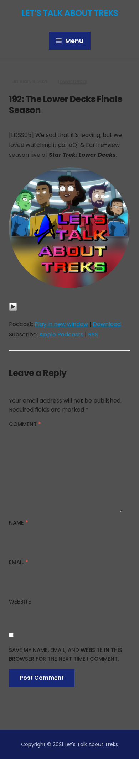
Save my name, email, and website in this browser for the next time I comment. (65, 654)
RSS (93, 334)
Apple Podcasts (61, 334)
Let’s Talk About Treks (69, 13)
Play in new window (61, 324)
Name (18, 522)
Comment (25, 424)
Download (107, 324)
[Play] (13, 310)
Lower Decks (72, 81)
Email (18, 562)
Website (20, 601)
